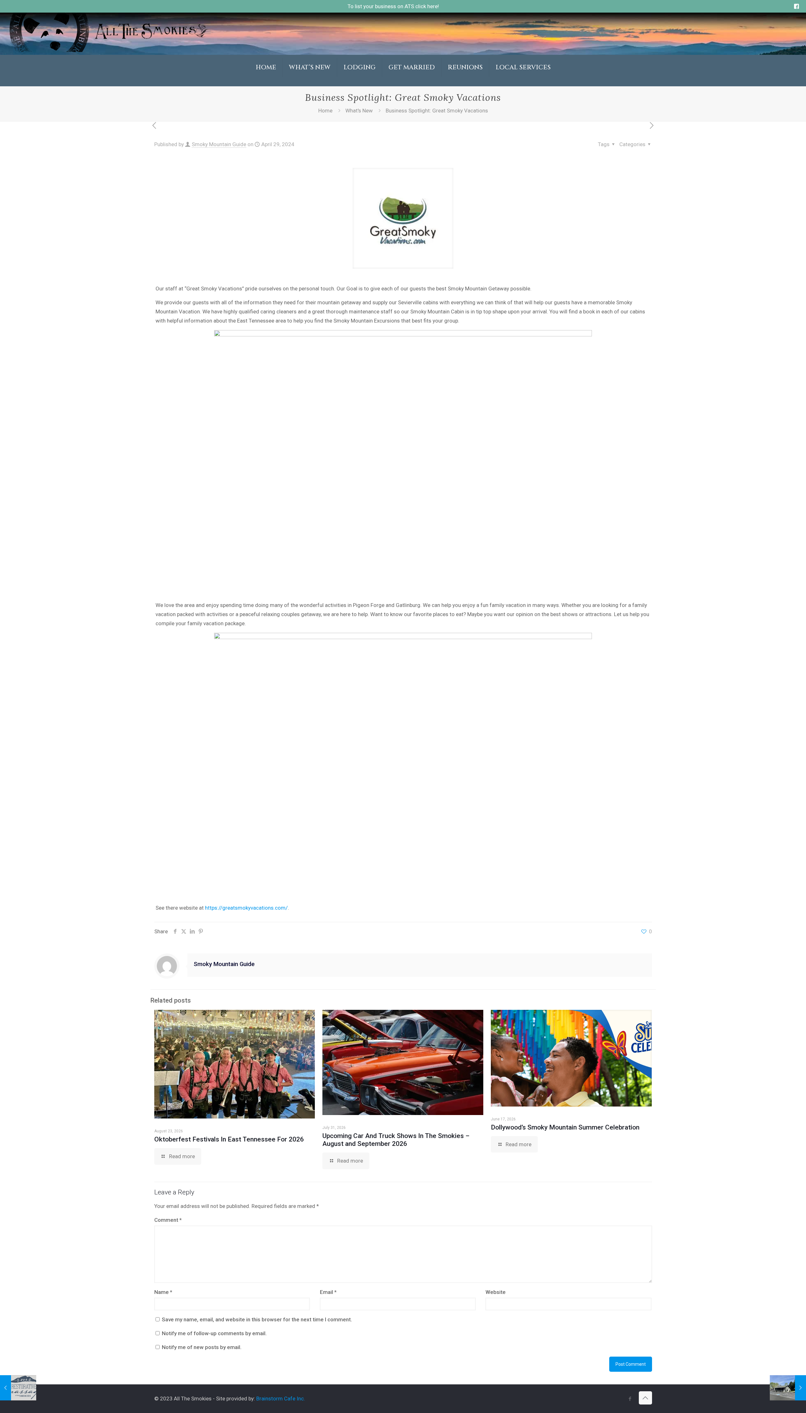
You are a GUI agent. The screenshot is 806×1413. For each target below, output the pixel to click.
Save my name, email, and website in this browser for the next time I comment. (257, 1319)
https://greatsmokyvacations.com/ (246, 908)
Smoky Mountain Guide (219, 144)
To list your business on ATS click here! (393, 6)
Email (328, 1292)
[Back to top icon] (645, 1397)
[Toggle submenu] (310, 83)
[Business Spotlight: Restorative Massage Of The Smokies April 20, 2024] (18, 1387)
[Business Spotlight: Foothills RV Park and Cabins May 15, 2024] (788, 1387)
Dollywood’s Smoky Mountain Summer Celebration (565, 1127)
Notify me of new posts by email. (201, 1347)
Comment (168, 1220)
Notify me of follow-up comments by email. (214, 1333)
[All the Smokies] (108, 50)
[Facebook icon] (630, 1399)
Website (495, 1292)
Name (163, 1292)
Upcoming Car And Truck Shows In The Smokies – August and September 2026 (395, 1139)
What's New (359, 110)
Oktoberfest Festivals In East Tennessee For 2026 (229, 1139)
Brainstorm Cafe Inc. (280, 1398)
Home (325, 110)
